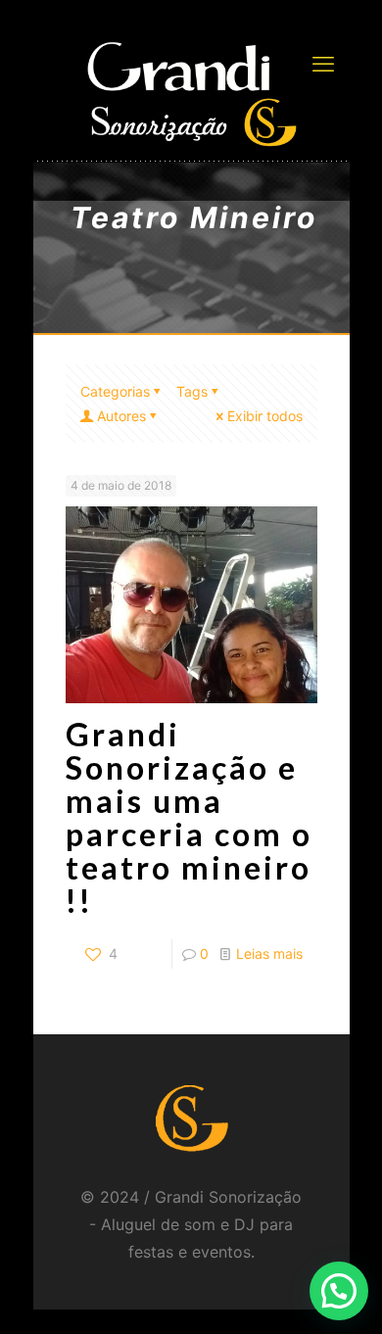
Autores (121, 415)
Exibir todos (265, 415)
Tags (192, 391)
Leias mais (269, 953)
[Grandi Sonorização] (191, 93)
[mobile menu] (323, 63)
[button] (339, 1291)
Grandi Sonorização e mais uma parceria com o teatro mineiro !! (189, 817)
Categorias (115, 391)
